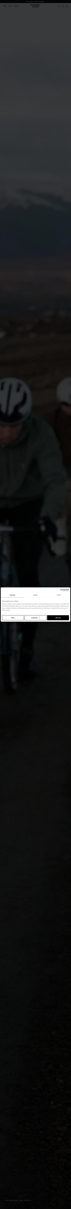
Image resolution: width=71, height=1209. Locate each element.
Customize (34, 617)
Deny (12, 617)
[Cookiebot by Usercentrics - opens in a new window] (61, 590)
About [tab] (59, 595)
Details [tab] (35, 595)
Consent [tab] (12, 595)
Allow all (58, 617)
